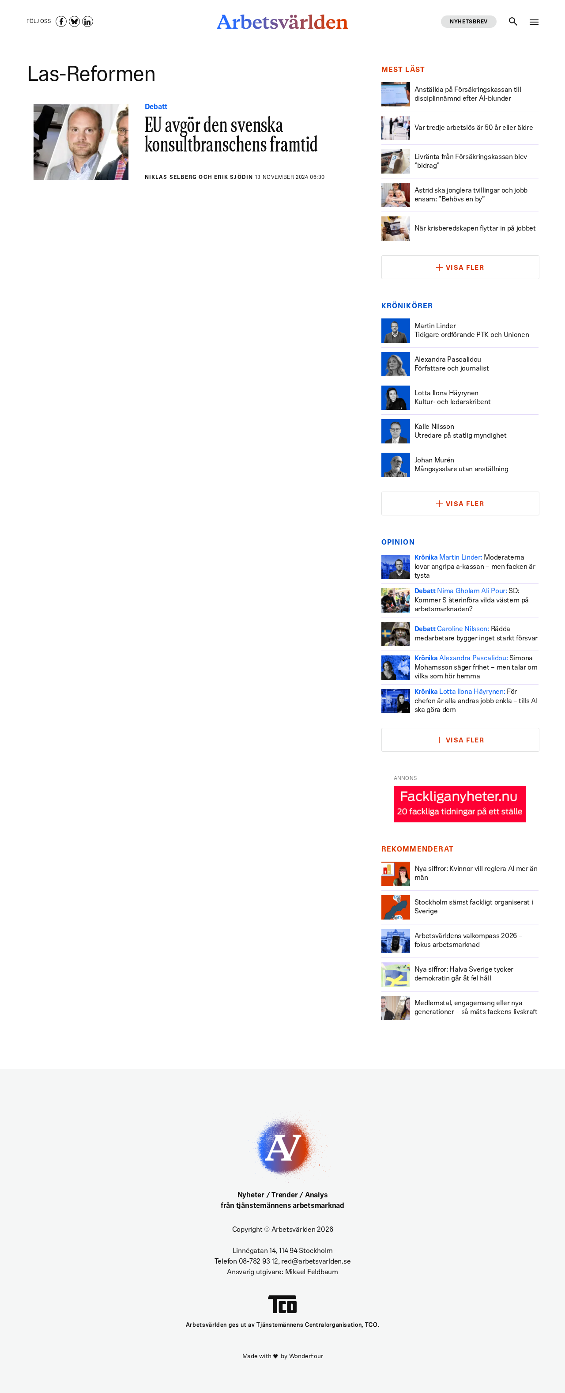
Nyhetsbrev (469, 22)
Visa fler (465, 268)
